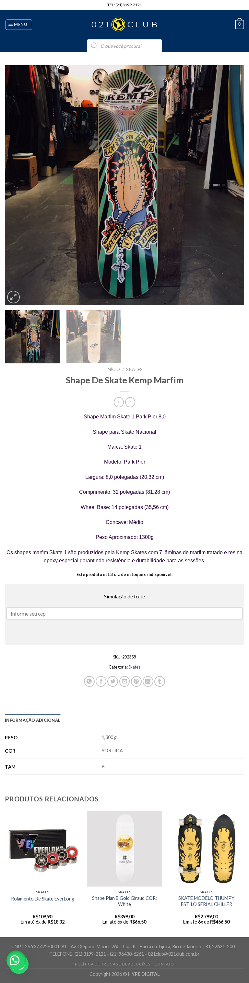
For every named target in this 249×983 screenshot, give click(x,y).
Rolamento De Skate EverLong (42, 898)
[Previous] (18, 185)
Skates (134, 369)
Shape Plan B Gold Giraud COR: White (124, 901)
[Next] (231, 185)
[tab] (32, 720)
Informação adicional (32, 720)
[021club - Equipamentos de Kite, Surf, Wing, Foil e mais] (124, 24)
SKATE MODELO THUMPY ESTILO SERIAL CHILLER (206, 901)
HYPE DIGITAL (144, 974)
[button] (16, 960)
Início (113, 369)
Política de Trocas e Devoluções (112, 964)
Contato (164, 964)
